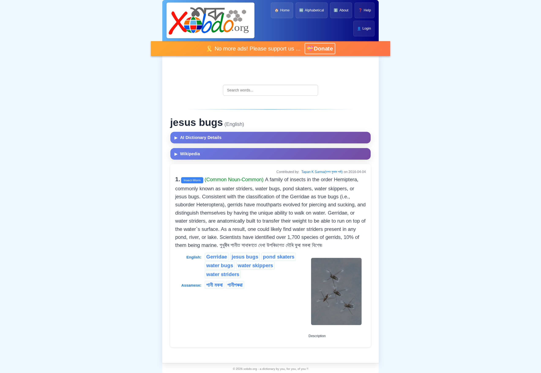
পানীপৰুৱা (235, 285)
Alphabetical (311, 10)
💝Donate (320, 48)
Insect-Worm (192, 180)
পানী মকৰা (214, 285)
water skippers (255, 265)
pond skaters (278, 257)
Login (364, 28)
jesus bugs (245, 257)
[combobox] (270, 90)
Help (364, 10)
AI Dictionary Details (198, 137)
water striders (222, 274)
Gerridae (216, 257)
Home (282, 10)
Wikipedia (187, 153)
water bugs (219, 265)
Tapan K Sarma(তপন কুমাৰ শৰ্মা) (322, 172)
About (341, 10)
